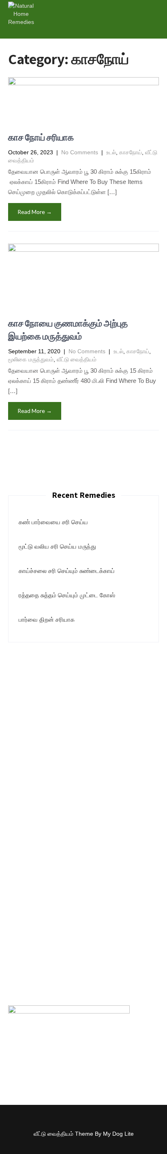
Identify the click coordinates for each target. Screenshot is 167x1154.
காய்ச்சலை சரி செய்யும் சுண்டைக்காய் (67, 570)
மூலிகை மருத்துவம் (31, 359)
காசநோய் (130, 152)
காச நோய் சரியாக (41, 137)
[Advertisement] (83, 734)
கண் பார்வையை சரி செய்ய (53, 522)
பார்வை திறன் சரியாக (47, 619)
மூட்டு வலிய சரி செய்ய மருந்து (57, 546)
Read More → (34, 211)
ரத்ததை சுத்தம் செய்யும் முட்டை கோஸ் (67, 595)
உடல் (111, 152)
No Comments (79, 152)
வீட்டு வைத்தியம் (76, 359)
